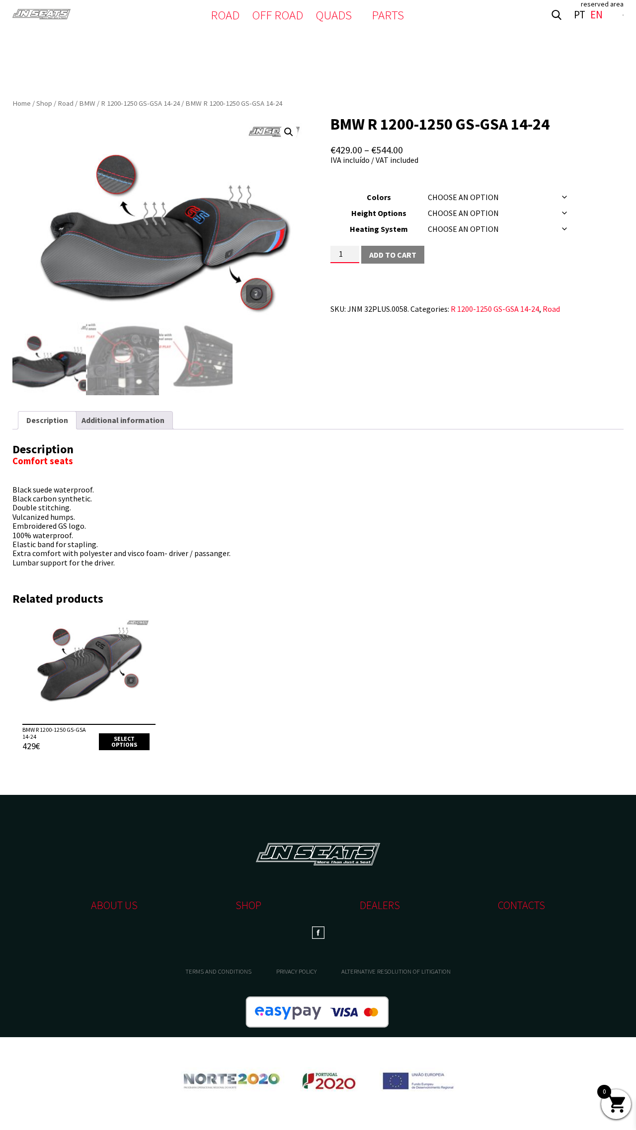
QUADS (334, 15)
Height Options (378, 213)
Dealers (380, 905)
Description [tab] (47, 420)
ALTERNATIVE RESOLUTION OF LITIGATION (396, 971)
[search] (556, 15)
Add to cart (392, 255)
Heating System (379, 229)
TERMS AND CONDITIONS (218, 971)
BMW (87, 103)
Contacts (521, 905)
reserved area (602, 4)
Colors (379, 197)
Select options (124, 741)
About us (114, 905)
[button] (289, 132)
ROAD (225, 15)
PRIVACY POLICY (296, 971)
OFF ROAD (277, 15)
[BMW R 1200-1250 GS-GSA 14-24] (89, 670)
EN (596, 15)
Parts (388, 15)
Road (66, 103)
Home (21, 103)
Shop (44, 103)
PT (579, 15)
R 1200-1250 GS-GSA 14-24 (140, 103)
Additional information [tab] (122, 420)
